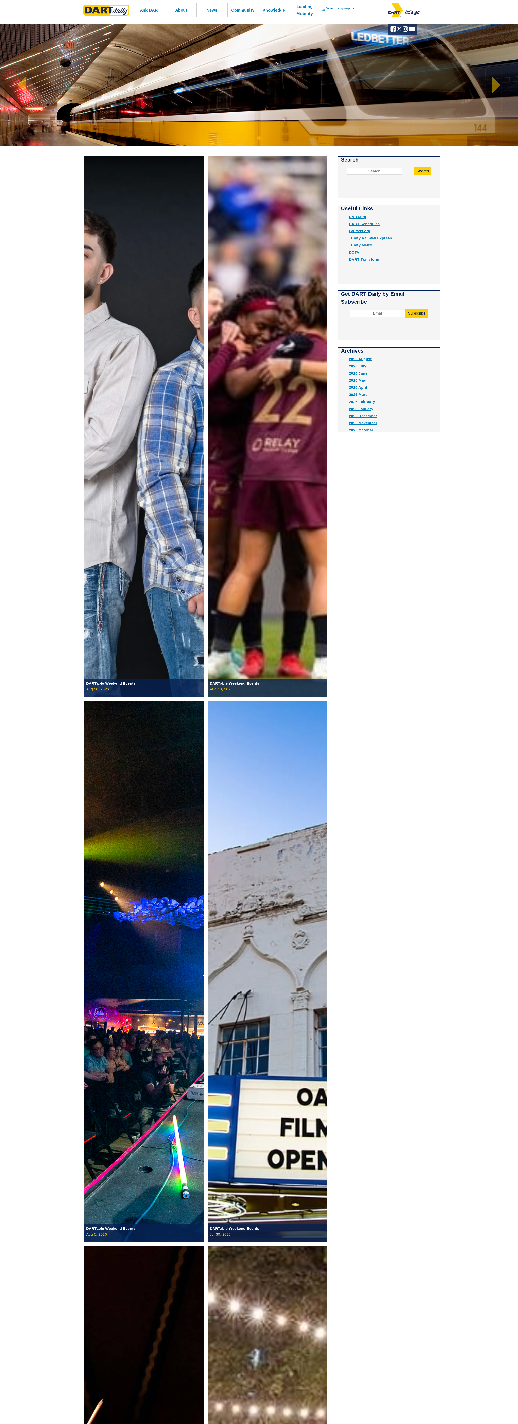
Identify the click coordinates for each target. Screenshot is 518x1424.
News (212, 10)
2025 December (363, 416)
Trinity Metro (360, 245)
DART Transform (364, 260)
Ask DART (150, 10)
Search (422, 171)
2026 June (358, 373)
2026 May (357, 380)
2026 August (360, 359)
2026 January (361, 409)
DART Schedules (364, 224)
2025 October (361, 430)
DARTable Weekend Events (111, 683)
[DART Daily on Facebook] (394, 30)
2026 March (359, 395)
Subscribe (417, 313)
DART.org (357, 217)
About (181, 10)
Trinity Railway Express (370, 238)
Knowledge (274, 10)
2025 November (363, 423)
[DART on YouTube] (412, 30)
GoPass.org (359, 231)
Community (243, 10)
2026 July (357, 366)
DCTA (354, 252)
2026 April (358, 387)
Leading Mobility (304, 10)
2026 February (362, 402)
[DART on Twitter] (400, 30)
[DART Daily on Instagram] (406, 30)
